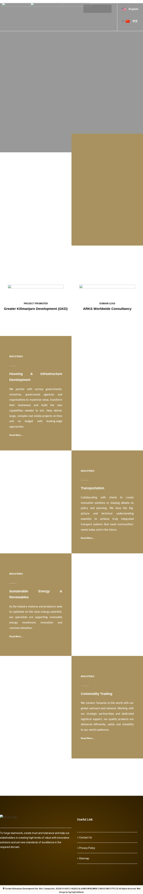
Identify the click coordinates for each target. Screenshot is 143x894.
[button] (84, 837)
